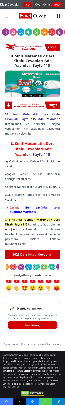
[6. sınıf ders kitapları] (44, 32)
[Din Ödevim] (28, 267)
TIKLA (27, 5)
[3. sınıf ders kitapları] (21, 32)
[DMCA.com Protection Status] (32, 393)
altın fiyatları (27, 380)
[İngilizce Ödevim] (21, 267)
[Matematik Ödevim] (13, 267)
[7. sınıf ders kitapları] (52, 32)
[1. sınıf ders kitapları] (5, 32)
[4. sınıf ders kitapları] (28, 32)
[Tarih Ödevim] (51, 267)
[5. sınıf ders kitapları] (36, 32)
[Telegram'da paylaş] (58, 401)
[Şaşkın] (33, 288)
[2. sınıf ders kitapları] (13, 32)
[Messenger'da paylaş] (32, 401)
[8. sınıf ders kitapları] (59, 32)
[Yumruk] (49, 288)
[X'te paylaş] (19, 401)
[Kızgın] (56, 288)
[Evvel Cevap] (32, 16)
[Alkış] (17, 288)
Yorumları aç (32, 325)
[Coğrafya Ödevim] (44, 267)
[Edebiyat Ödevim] (36, 267)
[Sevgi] (25, 288)
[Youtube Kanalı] (32, 47)
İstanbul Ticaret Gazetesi (18, 370)
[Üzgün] (41, 288)
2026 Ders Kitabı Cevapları (32, 254)
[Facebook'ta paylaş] (6, 401)
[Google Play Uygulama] (32, 105)
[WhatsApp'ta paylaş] (45, 401)
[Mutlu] (9, 288)
